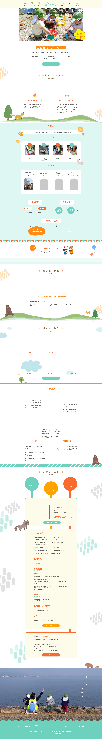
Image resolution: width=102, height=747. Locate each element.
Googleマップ (62, 296)
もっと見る (51, 378)
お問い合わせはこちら (52, 522)
